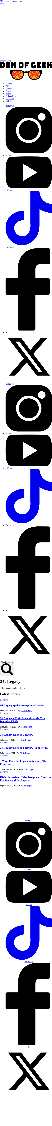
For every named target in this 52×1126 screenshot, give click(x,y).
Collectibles (11, 96)
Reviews (4, 700)
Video (8, 101)
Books (8, 93)
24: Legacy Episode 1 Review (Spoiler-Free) (24, 747)
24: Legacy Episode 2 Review (16, 734)
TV (7, 86)
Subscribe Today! (29, 814)
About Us (17, 807)
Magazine (10, 98)
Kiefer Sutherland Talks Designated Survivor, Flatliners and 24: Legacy (26, 779)
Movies (9, 84)
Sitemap (36, 1123)
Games (9, 88)
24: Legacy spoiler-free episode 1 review (22, 705)
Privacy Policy (24, 1123)
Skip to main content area (11, 1)
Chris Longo (26, 710)
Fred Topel (27, 785)
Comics (9, 91)
